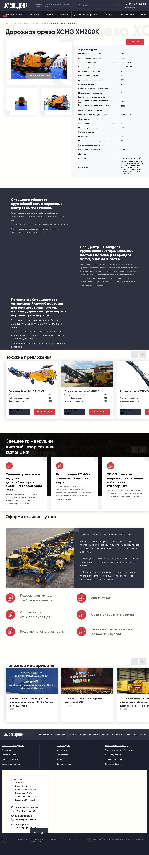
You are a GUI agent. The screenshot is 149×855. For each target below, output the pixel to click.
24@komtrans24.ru (23, 786)
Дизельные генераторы (86, 14)
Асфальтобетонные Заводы (116, 746)
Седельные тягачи (10, 755)
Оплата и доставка (88, 735)
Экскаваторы (63, 755)
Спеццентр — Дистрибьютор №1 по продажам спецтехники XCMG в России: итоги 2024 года (31, 702)
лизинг (15, 411)
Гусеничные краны (113, 759)
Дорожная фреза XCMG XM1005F (26, 391)
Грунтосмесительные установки (119, 750)
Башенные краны (65, 764)
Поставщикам (127, 14)
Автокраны (62, 750)
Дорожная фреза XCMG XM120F (81, 391)
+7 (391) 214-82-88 (135, 4)
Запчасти (34, 14)
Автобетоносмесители (11, 764)
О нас (143, 14)
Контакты (109, 14)
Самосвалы (7, 750)
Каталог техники (14, 14)
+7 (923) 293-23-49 (25, 819)
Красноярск (130, 7)
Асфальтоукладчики (113, 755)
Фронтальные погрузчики (13, 746)
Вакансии (63, 14)
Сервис (49, 14)
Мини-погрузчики (10, 759)
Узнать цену (134, 41)
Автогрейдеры (63, 746)
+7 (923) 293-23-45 (25, 828)
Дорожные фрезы (112, 764)
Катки (59, 759)
